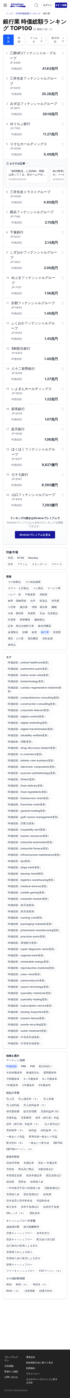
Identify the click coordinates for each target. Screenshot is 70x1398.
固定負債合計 (31, 1194)
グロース (57, 564)
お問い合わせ (11, 1377)
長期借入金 (12, 1194)
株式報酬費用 (31, 1226)
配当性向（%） (15, 1142)
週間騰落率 (49, 1072)
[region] (35, 176)
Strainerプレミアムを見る (35, 534)
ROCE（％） (40, 1284)
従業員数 (30, 1290)
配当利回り (45, 1066)
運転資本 (34, 1213)
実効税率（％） (15, 1130)
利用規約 (30, 1368)
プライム (22, 564)
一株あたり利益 (15, 1136)
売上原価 (48, 1098)
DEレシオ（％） (15, 1213)
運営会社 (30, 1357)
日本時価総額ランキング (28, 13)
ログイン (47, 5)
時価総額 (11, 1066)
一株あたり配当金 (38, 1142)
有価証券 (29, 1162)
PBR (23, 1066)
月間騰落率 (12, 1078)
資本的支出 (43, 1233)
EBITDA (58, 1142)
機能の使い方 (44, 29)
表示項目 (57, 39)
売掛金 (10, 1169)
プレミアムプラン (11, 1359)
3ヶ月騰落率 (31, 1078)
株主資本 (11, 1206)
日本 (8, 39)
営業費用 (26, 1117)
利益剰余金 (43, 1200)
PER (32, 1066)
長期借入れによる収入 (19, 1251)
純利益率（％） (50, 1130)
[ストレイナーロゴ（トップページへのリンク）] (17, 5)
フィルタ (36, 39)
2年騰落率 (28, 1085)
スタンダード (39, 564)
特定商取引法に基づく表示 (39, 1362)
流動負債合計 (52, 1187)
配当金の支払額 (46, 1239)
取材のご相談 (11, 1371)
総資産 (10, 1181)
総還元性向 (45, 1290)
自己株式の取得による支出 (22, 1245)
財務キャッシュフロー (19, 1264)
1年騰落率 (12, 1085)
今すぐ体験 (61, 5)
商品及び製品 (26, 1169)
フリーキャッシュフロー (20, 1270)
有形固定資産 (14, 1175)
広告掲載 (8, 1366)
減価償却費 (12, 1226)
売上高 (10, 1098)
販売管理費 (30, 1111)
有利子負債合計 (30, 1206)
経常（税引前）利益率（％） (23, 1123)
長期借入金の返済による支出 (23, 1258)
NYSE (20, 557)
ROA (9, 1284)
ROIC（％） (13, 1290)
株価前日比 (32, 1072)
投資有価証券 (34, 1175)
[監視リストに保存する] (63, 53)
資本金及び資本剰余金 (19, 1200)
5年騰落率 (44, 1085)
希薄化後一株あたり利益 (43, 1136)
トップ (9, 13)
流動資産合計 (46, 1169)
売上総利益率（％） (35, 1105)
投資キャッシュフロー (19, 1239)
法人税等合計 (52, 1123)
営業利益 (11, 1117)
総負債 (47, 1194)
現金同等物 (12, 1162)
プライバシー (33, 1373)
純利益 (33, 1130)
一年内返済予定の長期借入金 (23, 1187)
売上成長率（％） (28, 1098)
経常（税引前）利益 (47, 1117)
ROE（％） (22, 1284)
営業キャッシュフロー (19, 1233)
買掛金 (22, 1181)
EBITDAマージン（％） (20, 1149)
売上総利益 (12, 1105)
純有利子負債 (51, 1206)
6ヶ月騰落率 (49, 1078)
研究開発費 (12, 1111)
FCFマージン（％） (50, 1270)
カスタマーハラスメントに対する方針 (41, 1381)
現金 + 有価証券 (47, 1162)
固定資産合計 (54, 1175)
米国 (19, 39)
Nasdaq (33, 557)
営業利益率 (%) (50, 1111)
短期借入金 (36, 1181)
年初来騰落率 (14, 1072)
